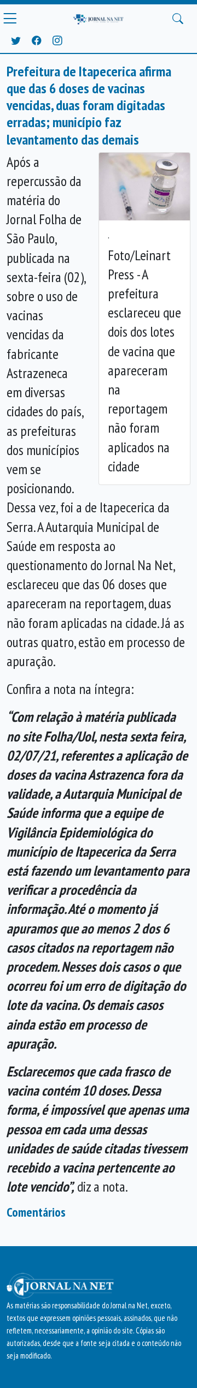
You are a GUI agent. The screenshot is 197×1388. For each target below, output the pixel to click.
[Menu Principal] (10, 18)
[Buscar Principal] (177, 18)
